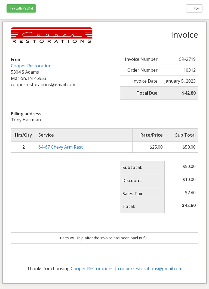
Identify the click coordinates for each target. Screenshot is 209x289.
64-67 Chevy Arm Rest (60, 147)
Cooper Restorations (32, 66)
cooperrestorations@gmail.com (150, 269)
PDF (196, 8)
